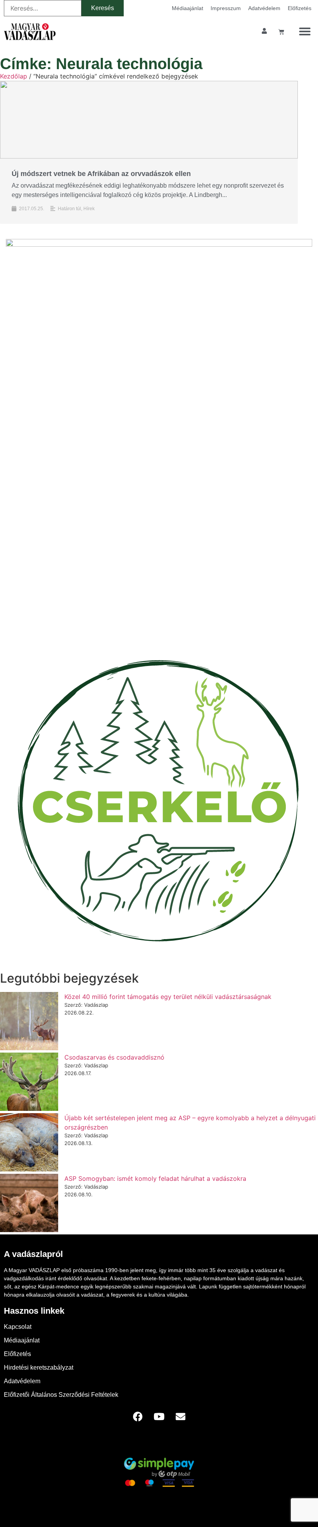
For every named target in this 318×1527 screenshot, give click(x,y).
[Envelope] (180, 1416)
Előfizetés (299, 8)
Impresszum (226, 8)
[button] (305, 31)
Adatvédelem (264, 8)
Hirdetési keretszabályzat (38, 1367)
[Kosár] (281, 31)
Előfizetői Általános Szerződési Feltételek (61, 1394)
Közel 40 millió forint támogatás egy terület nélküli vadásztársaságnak (167, 997)
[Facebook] (137, 1416)
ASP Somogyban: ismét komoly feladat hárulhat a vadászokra (155, 1178)
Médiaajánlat (187, 8)
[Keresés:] (42, 8)
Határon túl (69, 208)
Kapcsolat (17, 1326)
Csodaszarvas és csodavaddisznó (114, 1057)
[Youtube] (159, 1416)
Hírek (89, 208)
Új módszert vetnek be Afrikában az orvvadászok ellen (101, 174)
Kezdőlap (13, 76)
